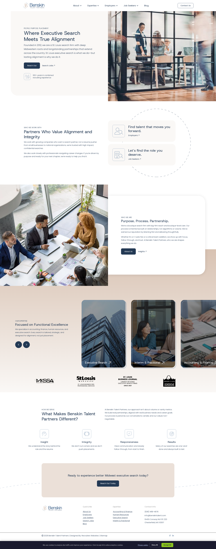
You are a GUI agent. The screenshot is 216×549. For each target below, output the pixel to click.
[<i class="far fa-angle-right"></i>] (26, 344)
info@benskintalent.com (155, 515)
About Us (128, 251)
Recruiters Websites (90, 535)
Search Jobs (88, 521)
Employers (87, 515)
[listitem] (139, 414)
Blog (85, 524)
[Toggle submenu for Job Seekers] (137, 5)
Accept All (167, 545)
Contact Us (186, 5)
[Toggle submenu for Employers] (117, 5)
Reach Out (32, 65)
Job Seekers (88, 518)
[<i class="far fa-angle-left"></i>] (18, 344)
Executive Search (120, 518)
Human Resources (121, 515)
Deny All (155, 545)
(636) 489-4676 (151, 511)
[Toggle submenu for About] (80, 5)
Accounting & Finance (122, 512)
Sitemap (103, 535)
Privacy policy (143, 545)
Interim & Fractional (121, 521)
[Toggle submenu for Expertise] (98, 5)
